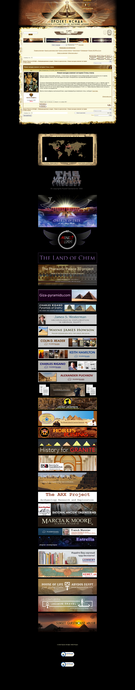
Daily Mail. (95, 91)
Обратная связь (72, 53)
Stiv (31, 70)
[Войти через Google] (89, 4)
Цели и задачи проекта (65, 50)
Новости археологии (60, 61)
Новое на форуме (62, 53)
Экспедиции (76, 50)
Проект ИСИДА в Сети (94, 50)
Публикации (84, 50)
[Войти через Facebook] (85, 4)
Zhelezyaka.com (106, 96)
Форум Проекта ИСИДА (30, 61)
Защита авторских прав (51, 50)
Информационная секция (45, 61)
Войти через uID (87, 0)
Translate (81, 45)
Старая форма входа (87, 8)
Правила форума (39, 50)
